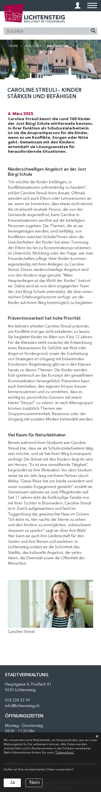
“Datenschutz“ (64, 752)
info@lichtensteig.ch (22, 706)
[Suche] (93, 31)
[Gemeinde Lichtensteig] (34, 13)
